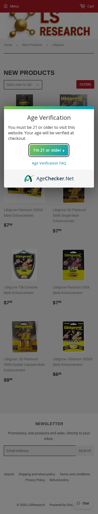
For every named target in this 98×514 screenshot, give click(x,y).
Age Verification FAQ (49, 163)
